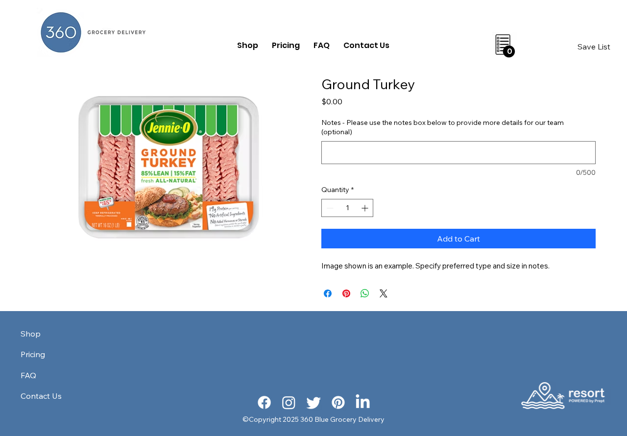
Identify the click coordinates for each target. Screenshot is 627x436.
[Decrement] (329, 208)
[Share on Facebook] (328, 293)
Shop (31, 334)
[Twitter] (313, 402)
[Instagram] (288, 402)
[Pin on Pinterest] (346, 293)
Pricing (33, 354)
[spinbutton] (347, 208)
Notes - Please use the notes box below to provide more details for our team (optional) (442, 127)
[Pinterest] (338, 402)
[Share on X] (383, 293)
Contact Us (41, 396)
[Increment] (366, 208)
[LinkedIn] (362, 402)
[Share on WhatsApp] (365, 293)
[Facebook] (264, 402)
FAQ (28, 375)
